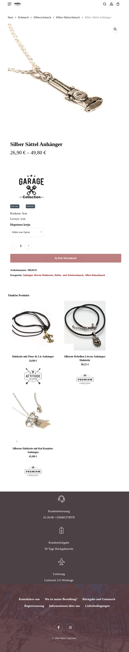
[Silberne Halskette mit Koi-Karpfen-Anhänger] (33, 418)
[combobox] (27, 232)
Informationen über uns (64, 606)
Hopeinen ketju (20, 224)
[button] (9, 4)
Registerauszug (34, 606)
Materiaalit (30, 206)
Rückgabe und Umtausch (98, 599)
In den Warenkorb (66, 258)
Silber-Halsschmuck (68, 17)
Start (10, 17)
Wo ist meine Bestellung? (61, 599)
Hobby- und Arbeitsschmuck (69, 275)
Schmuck (23, 17)
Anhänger (28, 275)
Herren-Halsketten (43, 275)
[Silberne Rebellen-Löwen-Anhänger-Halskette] (85, 326)
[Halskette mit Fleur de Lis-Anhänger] (33, 326)
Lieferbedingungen (97, 606)
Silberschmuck (42, 17)
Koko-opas (14, 206)
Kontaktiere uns (29, 599)
